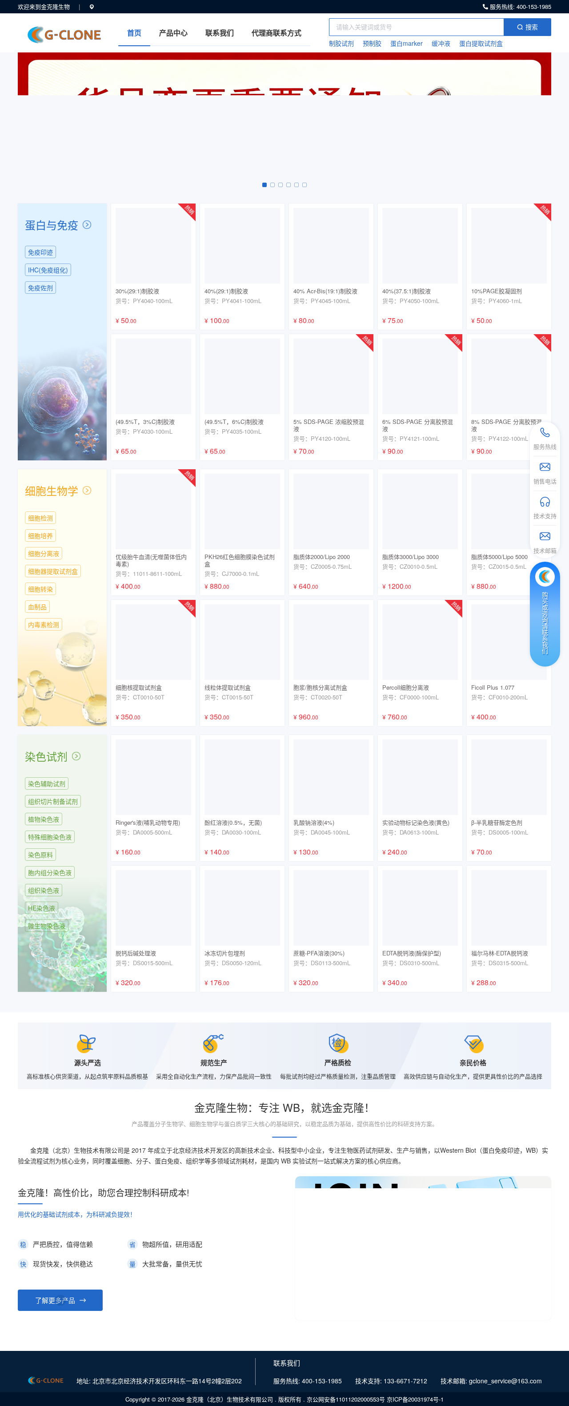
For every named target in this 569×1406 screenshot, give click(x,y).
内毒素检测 (43, 624)
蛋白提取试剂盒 (481, 43)
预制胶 (372, 43)
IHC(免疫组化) (48, 269)
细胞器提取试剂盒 (53, 571)
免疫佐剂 (40, 287)
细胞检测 (40, 517)
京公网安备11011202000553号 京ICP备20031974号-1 (375, 1399)
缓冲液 (441, 43)
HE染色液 (41, 907)
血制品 (37, 606)
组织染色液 (43, 890)
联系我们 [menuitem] (219, 33)
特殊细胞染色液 (50, 836)
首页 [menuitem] (134, 33)
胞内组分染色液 (50, 872)
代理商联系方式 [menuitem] (276, 33)
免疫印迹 (40, 252)
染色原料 (40, 854)
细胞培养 (40, 535)
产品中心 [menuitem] (173, 33)
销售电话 (545, 481)
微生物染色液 (46, 925)
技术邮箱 (545, 550)
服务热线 (545, 446)
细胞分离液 (43, 553)
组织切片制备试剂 (53, 801)
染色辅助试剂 (46, 783)
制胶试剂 (341, 43)
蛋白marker (406, 43)
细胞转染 (40, 588)
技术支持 (545, 515)
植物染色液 (43, 819)
